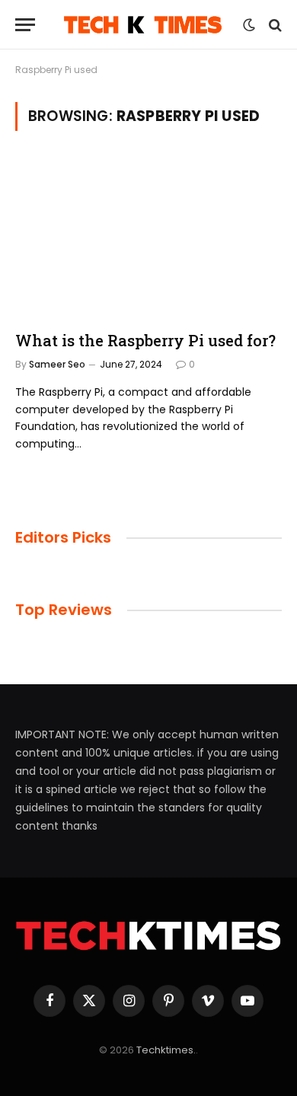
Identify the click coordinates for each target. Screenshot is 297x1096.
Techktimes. (166, 1050)
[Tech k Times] (143, 24)
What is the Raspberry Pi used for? (145, 340)
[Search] (274, 25)
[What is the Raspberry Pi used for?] (148, 236)
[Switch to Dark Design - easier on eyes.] (249, 25)
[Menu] (25, 25)
